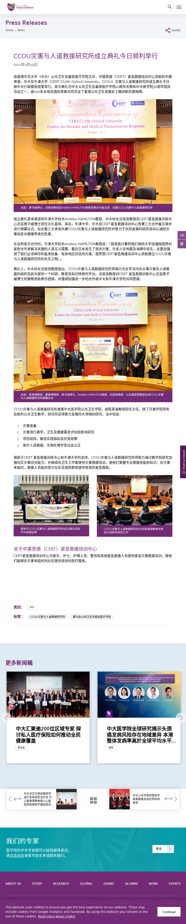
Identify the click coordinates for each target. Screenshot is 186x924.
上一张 (6, 718)
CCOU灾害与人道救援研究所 (47, 617)
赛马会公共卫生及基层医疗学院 (92, 617)
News (21, 30)
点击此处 (17, 855)
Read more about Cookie (56, 916)
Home (9, 30)
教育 (32, 607)
